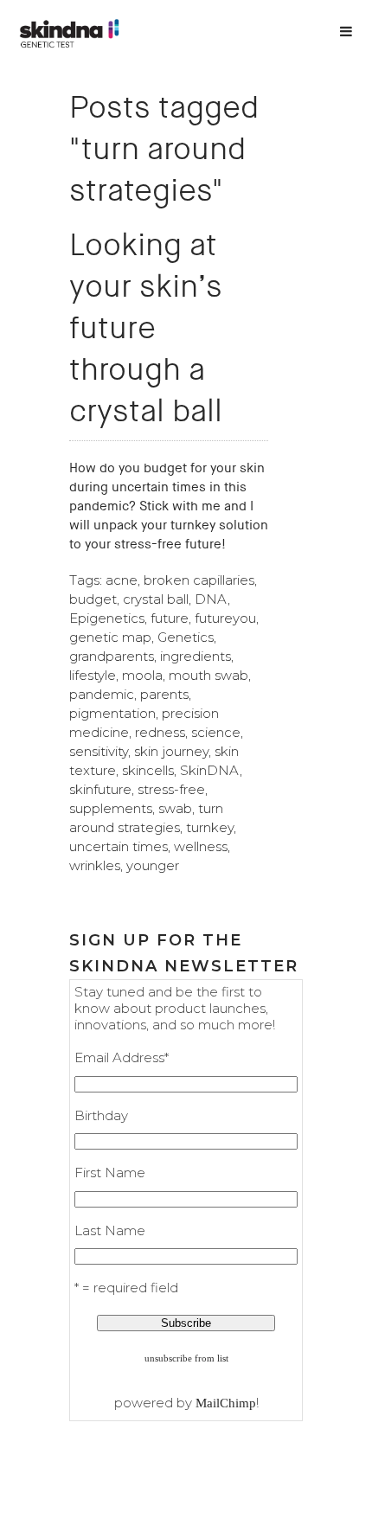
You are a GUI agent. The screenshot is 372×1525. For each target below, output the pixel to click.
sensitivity (98, 751)
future (170, 618)
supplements (110, 808)
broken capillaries (199, 580)
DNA (211, 599)
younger (152, 865)
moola (142, 675)
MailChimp (226, 1403)
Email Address (121, 1057)
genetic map (110, 637)
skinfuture (100, 789)
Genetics (185, 637)
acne (122, 580)
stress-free (171, 789)
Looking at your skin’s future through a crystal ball (145, 328)
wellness (201, 846)
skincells (148, 770)
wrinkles (94, 865)
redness (160, 732)
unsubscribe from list (186, 1358)
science (216, 732)
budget (93, 599)
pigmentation (112, 713)
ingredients (195, 656)
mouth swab (208, 675)
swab (175, 808)
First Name (109, 1172)
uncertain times (118, 846)
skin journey (171, 751)
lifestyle (92, 675)
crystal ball (156, 599)
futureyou (225, 618)
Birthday (101, 1115)
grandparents (111, 656)
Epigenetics (106, 618)
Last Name (109, 1230)
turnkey (210, 827)
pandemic (101, 694)
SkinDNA (210, 770)
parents (164, 694)
